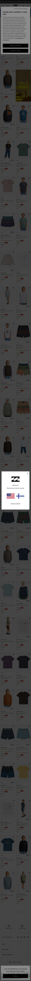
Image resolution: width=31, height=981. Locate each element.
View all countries (15, 503)
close (27, 473)
